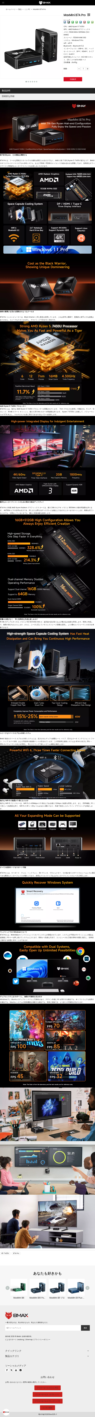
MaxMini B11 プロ (57, 1297)
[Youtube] (16, 1370)
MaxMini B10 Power (38, 1297)
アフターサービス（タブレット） (47, 1394)
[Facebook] (7, 1370)
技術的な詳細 (8, 96)
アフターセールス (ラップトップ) (47, 1401)
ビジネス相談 (47, 1408)
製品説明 (6, 90)
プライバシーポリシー (42, 1339)
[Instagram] (20, 1370)
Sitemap (29, 1339)
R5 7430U (5, 1253)
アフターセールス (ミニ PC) (47, 1388)
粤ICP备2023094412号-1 (47, 1414)
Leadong (20, 1339)
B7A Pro (16, 1253)
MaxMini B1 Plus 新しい (76, 1297)
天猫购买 (73, 79)
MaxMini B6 (18, 1297)
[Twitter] (11, 1370)
